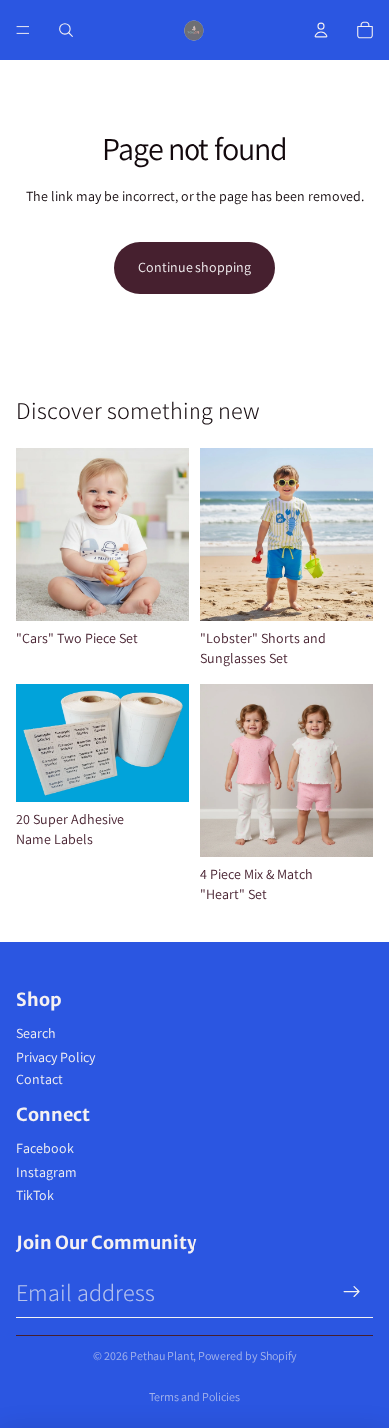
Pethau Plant (162, 1355)
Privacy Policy (55, 1057)
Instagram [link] (46, 1172)
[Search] (66, 30)
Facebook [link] (45, 1148)
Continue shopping (194, 267)
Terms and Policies (194, 1396)
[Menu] (23, 30)
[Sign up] (352, 1292)
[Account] (321, 30)
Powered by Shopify (247, 1355)
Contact (39, 1079)
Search (36, 1033)
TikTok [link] (35, 1195)
